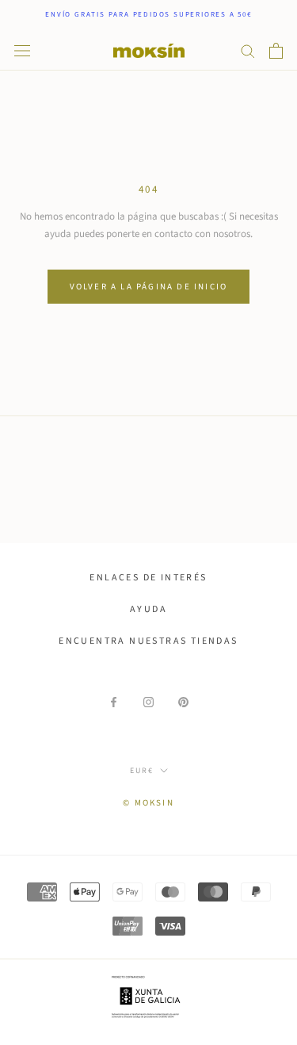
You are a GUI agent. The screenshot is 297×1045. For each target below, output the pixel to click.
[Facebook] (114, 702)
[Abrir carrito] (276, 51)
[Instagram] (148, 702)
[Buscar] (248, 50)
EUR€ (142, 770)
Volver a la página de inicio (149, 287)
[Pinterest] (183, 702)
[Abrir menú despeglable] (22, 50)
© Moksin (148, 803)
